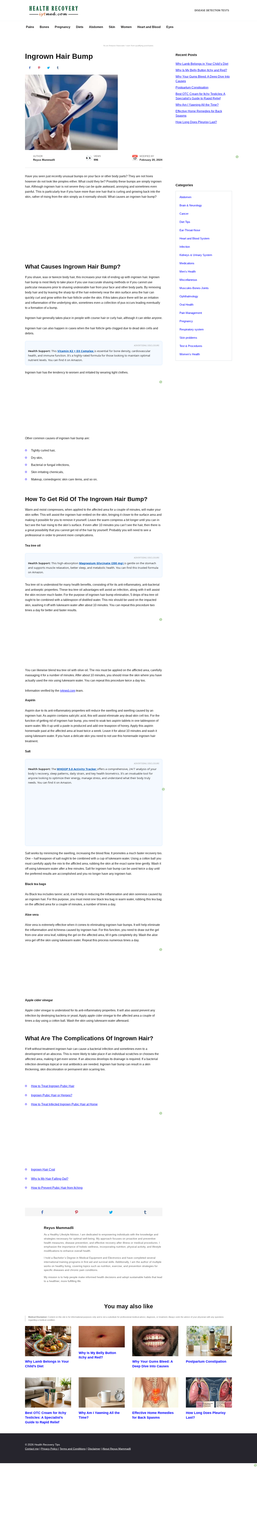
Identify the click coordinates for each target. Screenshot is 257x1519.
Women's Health (189, 354)
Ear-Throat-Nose (189, 230)
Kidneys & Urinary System (195, 255)
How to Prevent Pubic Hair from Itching (57, 1187)
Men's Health (187, 271)
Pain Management (190, 312)
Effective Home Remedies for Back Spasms (153, 1415)
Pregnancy (62, 27)
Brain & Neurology (190, 205)
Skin (112, 27)
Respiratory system (191, 329)
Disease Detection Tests (212, 10)
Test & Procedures (190, 346)
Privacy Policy (49, 1448)
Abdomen (96, 27)
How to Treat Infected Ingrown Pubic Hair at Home (64, 1104)
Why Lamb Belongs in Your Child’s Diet (202, 63)
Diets (79, 27)
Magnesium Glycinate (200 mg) (101, 563)
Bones (44, 27)
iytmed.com (67, 690)
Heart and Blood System (194, 238)
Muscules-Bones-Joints (194, 288)
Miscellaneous (188, 279)
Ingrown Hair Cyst (43, 1169)
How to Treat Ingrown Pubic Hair (52, 1086)
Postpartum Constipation (192, 87)
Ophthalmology (188, 296)
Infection (184, 246)
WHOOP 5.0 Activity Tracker (77, 769)
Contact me (32, 1448)
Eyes (169, 27)
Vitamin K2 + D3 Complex (75, 351)
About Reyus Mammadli (116, 1448)
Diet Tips (184, 221)
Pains (30, 27)
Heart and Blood (149, 27)
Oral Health (186, 304)
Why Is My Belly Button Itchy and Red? (201, 70)
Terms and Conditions (73, 1448)
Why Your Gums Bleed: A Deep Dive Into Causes (152, 1364)
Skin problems (188, 337)
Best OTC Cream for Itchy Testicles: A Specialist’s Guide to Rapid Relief (45, 1417)
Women (126, 27)
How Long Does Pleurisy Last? (196, 122)
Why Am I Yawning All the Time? (197, 104)
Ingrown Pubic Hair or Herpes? (51, 1095)
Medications (186, 263)
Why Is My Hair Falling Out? (49, 1178)
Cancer (184, 213)
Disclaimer (94, 1448)
